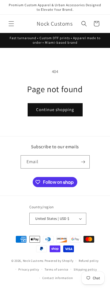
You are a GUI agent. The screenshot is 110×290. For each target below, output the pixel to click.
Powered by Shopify (59, 261)
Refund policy (89, 261)
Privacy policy (28, 269)
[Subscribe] (83, 162)
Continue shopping (55, 109)
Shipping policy (85, 269)
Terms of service (56, 269)
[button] (11, 23)
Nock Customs (33, 261)
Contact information (57, 278)
